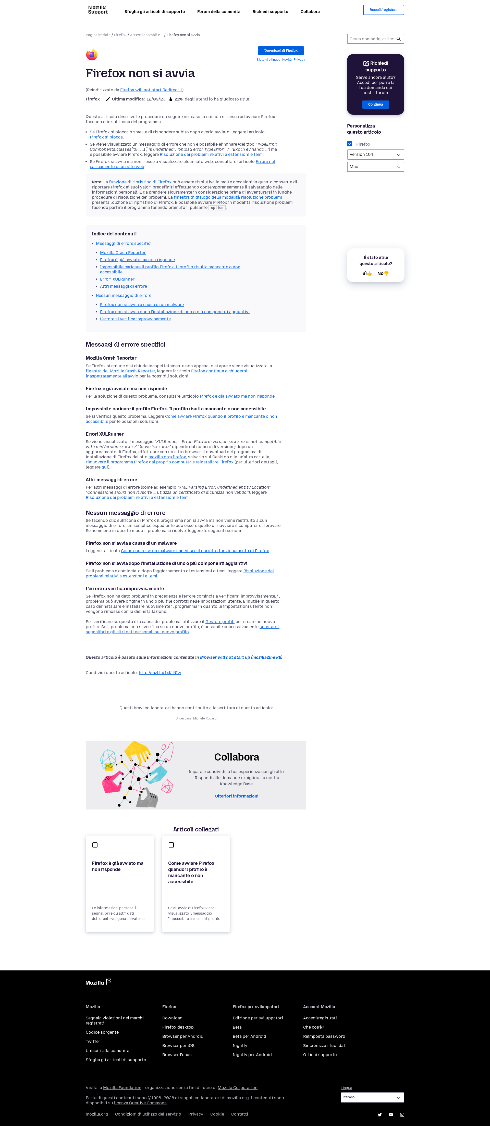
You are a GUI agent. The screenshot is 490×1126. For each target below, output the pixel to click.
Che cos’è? (313, 1027)
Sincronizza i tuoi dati (325, 1045)
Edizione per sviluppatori (258, 1018)
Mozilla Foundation (122, 1087)
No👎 (383, 273)
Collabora (310, 11)
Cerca (399, 39)
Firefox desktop (178, 1027)
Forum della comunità (218, 11)
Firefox (120, 35)
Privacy (299, 59)
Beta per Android (249, 1036)
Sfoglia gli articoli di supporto (155, 11)
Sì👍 (367, 273)
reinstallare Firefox (215, 462)
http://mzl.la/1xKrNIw (160, 672)
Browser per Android (182, 1036)
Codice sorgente (102, 1032)
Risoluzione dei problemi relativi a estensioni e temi (211, 154)
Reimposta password (324, 1036)
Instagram (402, 1115)
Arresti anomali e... (146, 35)
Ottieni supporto (320, 1054)
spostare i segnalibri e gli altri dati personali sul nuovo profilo (182, 629)
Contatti (239, 1114)
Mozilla (98, 983)
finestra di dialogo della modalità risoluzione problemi (228, 197)
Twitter (93, 1041)
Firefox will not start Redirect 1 (151, 89)
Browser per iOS (178, 1045)
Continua (375, 104)
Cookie (217, 1114)
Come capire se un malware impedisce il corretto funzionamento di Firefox (195, 550)
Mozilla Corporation (238, 1087)
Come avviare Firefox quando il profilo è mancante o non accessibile (191, 872)
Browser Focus (177, 1054)
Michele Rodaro (204, 718)
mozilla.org (97, 1114)
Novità (287, 59)
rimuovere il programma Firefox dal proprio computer (138, 462)
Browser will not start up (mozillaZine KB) (241, 657)
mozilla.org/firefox (167, 456)
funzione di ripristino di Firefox (140, 182)
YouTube (391, 1115)
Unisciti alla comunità (107, 1050)
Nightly (240, 1045)
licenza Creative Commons (140, 1102)
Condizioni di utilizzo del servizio (148, 1114)
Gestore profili (220, 621)
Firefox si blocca (106, 137)
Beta (237, 1027)
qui (105, 467)
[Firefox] (92, 55)
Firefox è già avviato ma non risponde (237, 396)
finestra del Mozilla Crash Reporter (120, 371)
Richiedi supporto (270, 11)
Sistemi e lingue (268, 59)
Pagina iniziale (98, 35)
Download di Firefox (281, 50)
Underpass (184, 718)
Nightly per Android (252, 1054)
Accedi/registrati (384, 10)
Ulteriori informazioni (237, 796)
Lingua (346, 1088)
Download (172, 1018)
